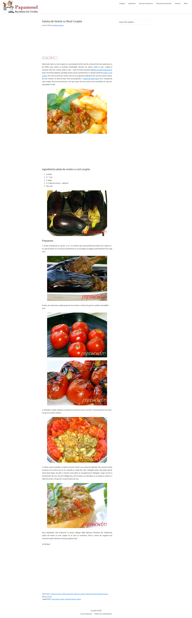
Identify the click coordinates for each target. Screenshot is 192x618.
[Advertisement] (77, 43)
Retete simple (47, 596)
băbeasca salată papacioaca (101, 70)
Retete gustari (103, 594)
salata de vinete (70, 599)
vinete (79, 599)
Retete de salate (91, 594)
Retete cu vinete (79, 594)
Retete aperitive (67, 594)
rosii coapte (55, 599)
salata (62, 599)
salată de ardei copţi (91, 78)
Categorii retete (55, 594)
